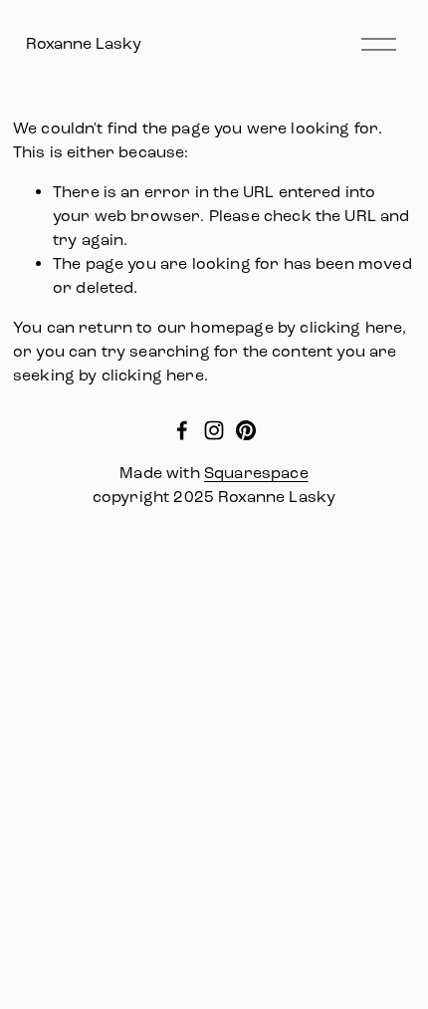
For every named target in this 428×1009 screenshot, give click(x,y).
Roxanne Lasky (83, 43)
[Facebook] (182, 430)
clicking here (351, 327)
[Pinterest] (246, 430)
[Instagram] (214, 430)
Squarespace (256, 472)
